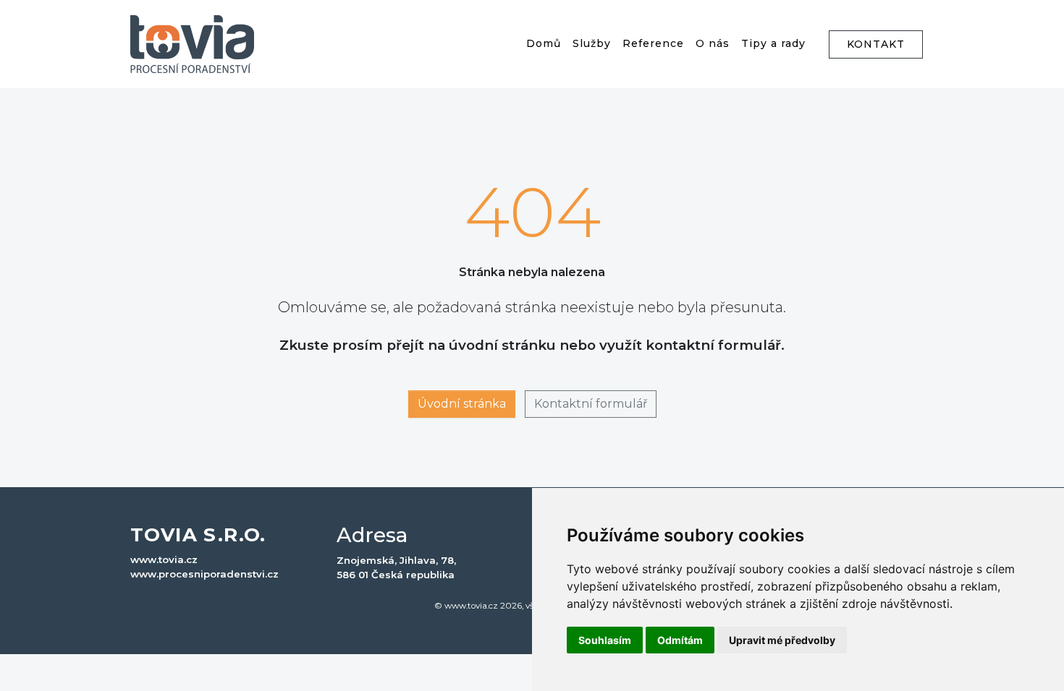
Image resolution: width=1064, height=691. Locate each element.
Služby (592, 43)
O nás (713, 43)
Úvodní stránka (462, 404)
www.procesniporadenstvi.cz (204, 574)
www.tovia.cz (164, 559)
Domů (543, 43)
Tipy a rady (773, 43)
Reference (653, 43)
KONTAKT (876, 44)
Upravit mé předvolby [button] (782, 640)
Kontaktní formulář (590, 404)
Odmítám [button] (680, 640)
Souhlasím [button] (604, 640)
